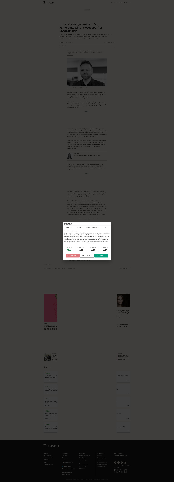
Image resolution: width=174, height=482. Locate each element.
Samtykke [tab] (69, 227)
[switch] (81, 250)
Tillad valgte (87, 255)
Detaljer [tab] (79, 227)
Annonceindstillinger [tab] (92, 227)
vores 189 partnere (71, 233)
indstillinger (103, 239)
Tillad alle (101, 255)
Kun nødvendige (72, 255)
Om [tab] (105, 227)
